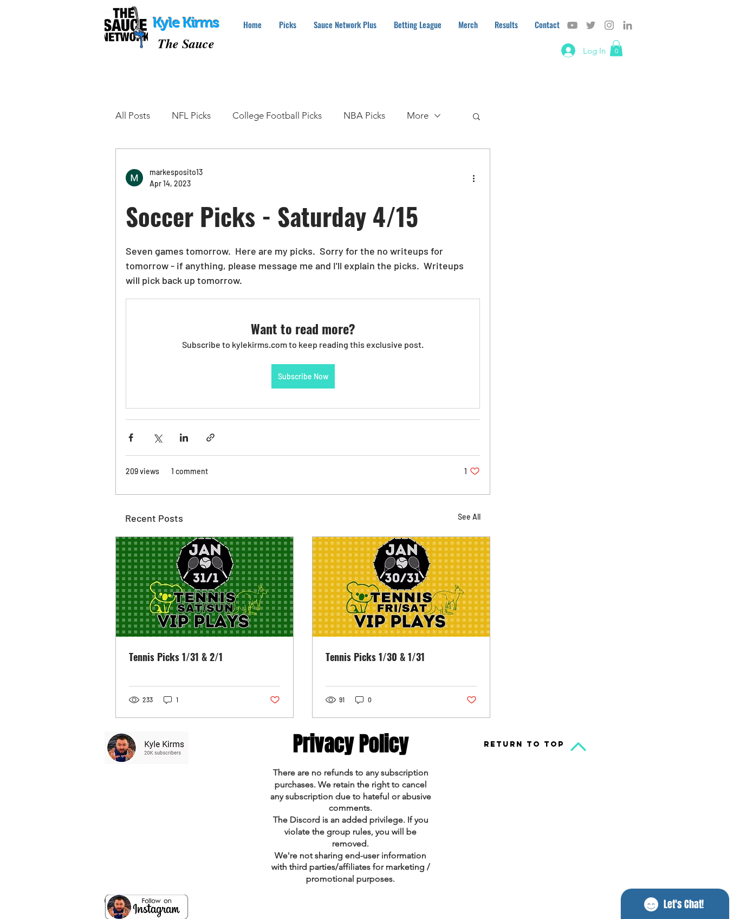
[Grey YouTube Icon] (572, 25)
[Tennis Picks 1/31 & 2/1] (204, 587)
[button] (616, 48)
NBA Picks (364, 115)
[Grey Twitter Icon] (591, 25)
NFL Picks (191, 115)
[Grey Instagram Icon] (609, 25)
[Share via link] (210, 437)
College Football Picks (277, 115)
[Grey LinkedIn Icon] (627, 25)
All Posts (132, 115)
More (418, 115)
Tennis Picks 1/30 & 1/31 (375, 657)
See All (469, 516)
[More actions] (473, 177)
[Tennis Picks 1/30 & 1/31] (401, 587)
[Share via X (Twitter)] (157, 437)
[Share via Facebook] (131, 437)
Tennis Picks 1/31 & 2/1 (176, 657)
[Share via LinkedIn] (184, 437)
